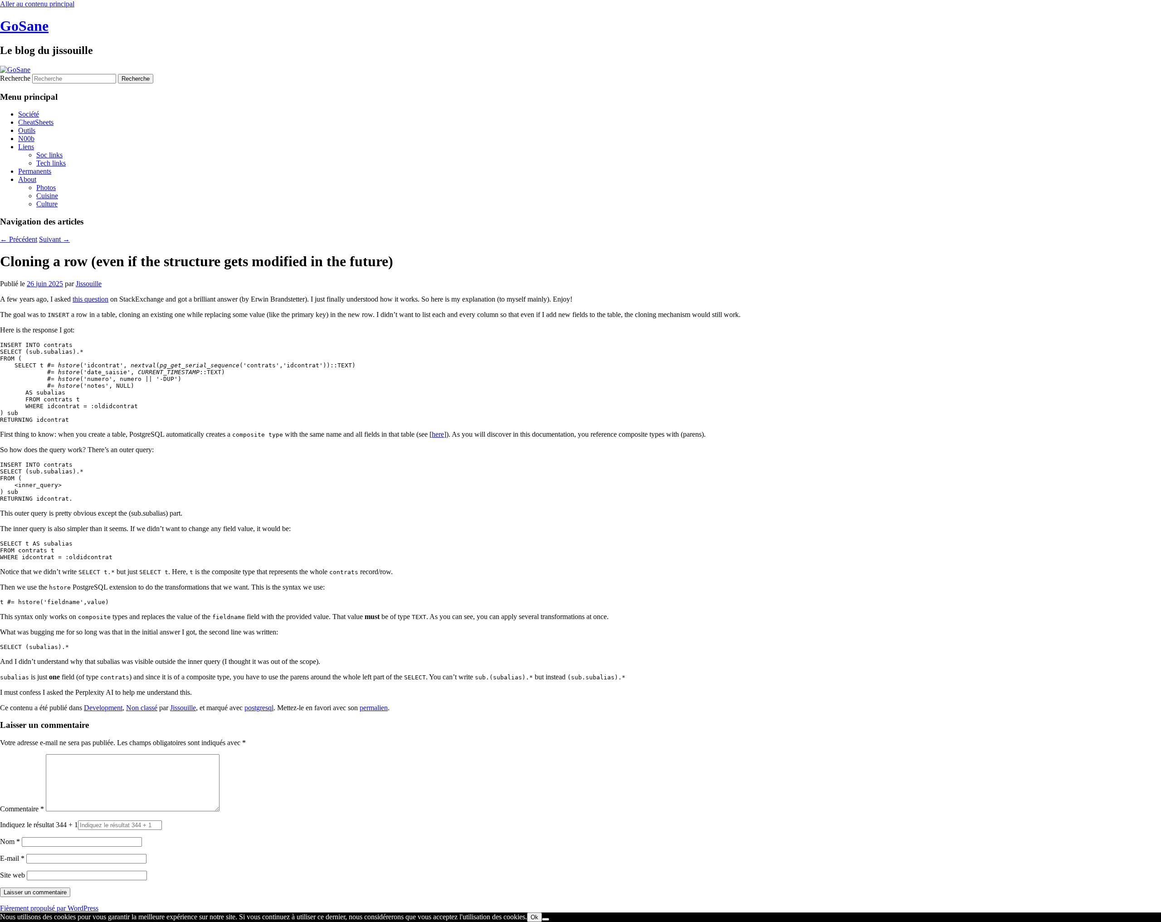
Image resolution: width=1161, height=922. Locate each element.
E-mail (12, 858)
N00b (26, 138)
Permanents (34, 171)
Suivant (54, 239)
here (438, 434)
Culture (47, 204)
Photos (46, 187)
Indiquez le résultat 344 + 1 (39, 825)
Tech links (51, 163)
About (27, 179)
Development (103, 708)
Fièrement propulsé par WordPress (49, 908)
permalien (374, 708)
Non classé (141, 708)
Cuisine (47, 196)
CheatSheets (36, 122)
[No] (545, 919)
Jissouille (89, 284)
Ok (534, 917)
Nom (10, 841)
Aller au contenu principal (37, 4)
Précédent (18, 239)
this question (90, 299)
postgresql (258, 708)
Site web (12, 875)
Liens (26, 147)
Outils (26, 130)
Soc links (49, 155)
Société (28, 114)
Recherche (15, 78)
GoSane (24, 26)
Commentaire (22, 809)
